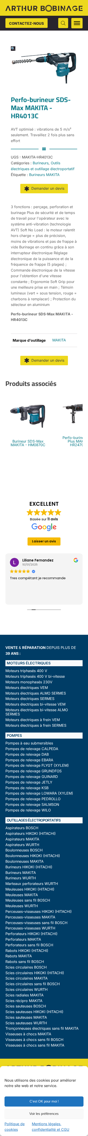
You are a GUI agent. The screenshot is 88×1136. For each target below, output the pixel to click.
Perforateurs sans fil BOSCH (29, 945)
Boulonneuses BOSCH (24, 850)
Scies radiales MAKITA (24, 995)
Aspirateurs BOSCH (21, 828)
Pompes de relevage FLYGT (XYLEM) (37, 765)
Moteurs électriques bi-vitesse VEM (35, 704)
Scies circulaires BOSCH (26, 967)
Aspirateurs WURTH (22, 845)
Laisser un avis (44, 541)
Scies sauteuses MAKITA (26, 1017)
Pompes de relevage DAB (27, 754)
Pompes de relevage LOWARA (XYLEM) (39, 793)
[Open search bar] (63, 23)
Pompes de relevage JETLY (28, 782)
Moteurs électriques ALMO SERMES (35, 693)
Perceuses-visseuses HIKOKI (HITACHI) (38, 911)
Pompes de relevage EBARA (29, 760)
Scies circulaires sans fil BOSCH (32, 984)
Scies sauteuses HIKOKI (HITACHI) (34, 1012)
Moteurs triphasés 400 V (26, 671)
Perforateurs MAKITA (23, 939)
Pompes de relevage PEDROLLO (32, 799)
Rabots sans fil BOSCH (24, 962)
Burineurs (41, 163)
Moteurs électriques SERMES (29, 699)
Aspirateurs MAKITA (22, 839)
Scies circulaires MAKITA (26, 978)
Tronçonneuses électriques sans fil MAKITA (42, 1028)
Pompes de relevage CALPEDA (31, 749)
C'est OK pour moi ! (44, 1101)
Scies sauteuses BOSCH (25, 1006)
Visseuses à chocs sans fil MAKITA (34, 1045)
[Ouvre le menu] (77, 23)
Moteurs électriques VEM (26, 688)
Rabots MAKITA (18, 956)
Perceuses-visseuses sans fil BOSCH (36, 923)
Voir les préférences (44, 1114)
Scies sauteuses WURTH (26, 1023)
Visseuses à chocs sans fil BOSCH (34, 1040)
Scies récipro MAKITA (23, 1001)
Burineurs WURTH (20, 878)
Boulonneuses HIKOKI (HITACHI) (32, 856)
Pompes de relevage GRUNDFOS (33, 771)
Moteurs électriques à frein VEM (32, 720)
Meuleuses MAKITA (21, 895)
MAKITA (59, 340)
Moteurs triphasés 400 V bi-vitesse (35, 676)
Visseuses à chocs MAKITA (28, 1034)
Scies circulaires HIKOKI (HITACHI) (34, 973)
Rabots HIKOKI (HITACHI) (26, 951)
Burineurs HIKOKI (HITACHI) (28, 867)
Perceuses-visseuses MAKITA (30, 917)
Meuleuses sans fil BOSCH (27, 900)
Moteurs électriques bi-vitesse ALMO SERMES (36, 712)
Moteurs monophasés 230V (28, 682)
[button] (13, 48)
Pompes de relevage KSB (27, 788)
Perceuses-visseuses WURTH (30, 928)
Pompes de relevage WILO (28, 810)
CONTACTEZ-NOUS (26, 23)
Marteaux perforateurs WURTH (31, 884)
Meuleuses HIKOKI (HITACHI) (29, 889)
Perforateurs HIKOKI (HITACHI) (31, 934)
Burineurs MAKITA (44, 174)
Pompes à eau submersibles (29, 743)
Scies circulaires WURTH (26, 989)
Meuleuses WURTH (21, 906)
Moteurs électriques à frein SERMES (35, 725)
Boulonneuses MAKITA (24, 861)
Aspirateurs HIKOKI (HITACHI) (30, 833)
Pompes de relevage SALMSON (32, 804)
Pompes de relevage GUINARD (31, 777)
